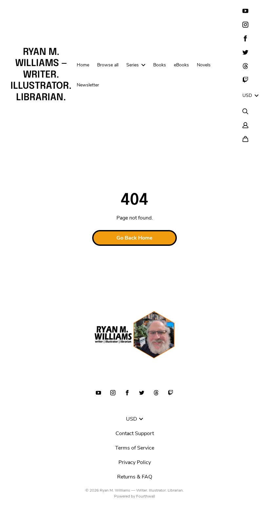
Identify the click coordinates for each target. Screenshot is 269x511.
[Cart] (245, 139)
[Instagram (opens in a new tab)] (245, 25)
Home (83, 65)
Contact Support (134, 433)
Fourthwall (145, 496)
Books (159, 65)
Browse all (107, 65)
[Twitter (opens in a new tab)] (245, 52)
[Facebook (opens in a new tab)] (245, 38)
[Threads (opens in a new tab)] (245, 66)
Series (132, 65)
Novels (204, 65)
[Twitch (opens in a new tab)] (245, 80)
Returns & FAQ (134, 476)
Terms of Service (134, 448)
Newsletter (88, 85)
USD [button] (247, 95)
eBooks (181, 65)
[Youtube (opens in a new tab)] (245, 11)
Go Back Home (134, 238)
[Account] (245, 125)
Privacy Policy (134, 462)
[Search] (245, 111)
